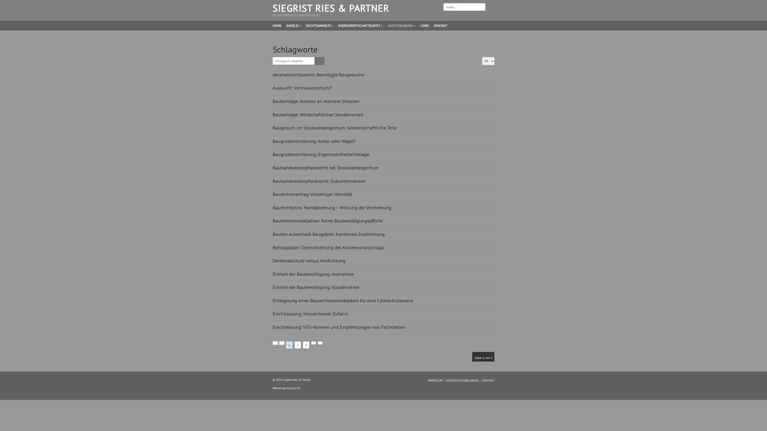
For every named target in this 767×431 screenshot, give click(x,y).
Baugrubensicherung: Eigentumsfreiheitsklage (321, 154)
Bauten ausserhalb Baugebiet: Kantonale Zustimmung (329, 234)
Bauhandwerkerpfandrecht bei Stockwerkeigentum (326, 168)
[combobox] (464, 7)
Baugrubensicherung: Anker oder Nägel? (314, 141)
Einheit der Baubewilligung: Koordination (316, 287)
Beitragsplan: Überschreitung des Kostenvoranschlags (328, 247)
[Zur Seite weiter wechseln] (313, 343)
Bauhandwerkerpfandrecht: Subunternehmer (319, 181)
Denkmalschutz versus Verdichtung (309, 261)
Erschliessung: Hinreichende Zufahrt (310, 314)
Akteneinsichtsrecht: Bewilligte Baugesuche (318, 75)
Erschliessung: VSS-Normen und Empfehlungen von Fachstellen (339, 327)
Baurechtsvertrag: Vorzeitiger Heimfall (312, 194)
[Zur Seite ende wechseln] (320, 343)
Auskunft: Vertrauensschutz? (302, 88)
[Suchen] (317, 61)
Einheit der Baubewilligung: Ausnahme (313, 274)
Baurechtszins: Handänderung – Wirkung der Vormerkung (332, 208)
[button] (296, 25)
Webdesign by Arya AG (286, 388)
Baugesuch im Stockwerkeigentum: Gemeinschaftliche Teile (335, 128)
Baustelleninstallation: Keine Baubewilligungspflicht (328, 221)
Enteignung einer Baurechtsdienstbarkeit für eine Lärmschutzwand (343, 301)
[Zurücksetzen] (322, 61)
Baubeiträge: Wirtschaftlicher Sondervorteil (318, 115)
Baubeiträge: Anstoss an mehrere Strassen (316, 101)
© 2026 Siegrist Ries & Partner (292, 380)
